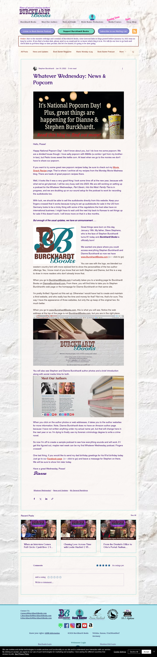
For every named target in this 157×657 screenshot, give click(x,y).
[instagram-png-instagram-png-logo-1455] (72, 625)
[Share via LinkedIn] (46, 499)
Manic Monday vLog (84, 52)
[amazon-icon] (90, 625)
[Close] (154, 651)
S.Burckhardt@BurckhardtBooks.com (35, 615)
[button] (28, 21)
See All (133, 515)
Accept (146, 651)
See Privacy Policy (22, 654)
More (121, 52)
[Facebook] (66, 625)
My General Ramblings (79, 490)
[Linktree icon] (60, 625)
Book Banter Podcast (106, 52)
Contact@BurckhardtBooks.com (33, 613)
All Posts (24, 52)
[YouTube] (84, 625)
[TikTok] (78, 625)
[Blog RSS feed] (134, 31)
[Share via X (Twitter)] (40, 499)
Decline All (134, 651)
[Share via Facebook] (34, 499)
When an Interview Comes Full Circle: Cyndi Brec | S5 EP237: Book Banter (38, 546)
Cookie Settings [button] (120, 651)
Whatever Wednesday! (42, 490)
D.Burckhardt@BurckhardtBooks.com (36, 618)
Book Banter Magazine (62, 52)
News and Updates (40, 52)
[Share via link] (52, 499)
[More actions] (122, 68)
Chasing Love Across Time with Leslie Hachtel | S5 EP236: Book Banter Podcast (78, 546)
